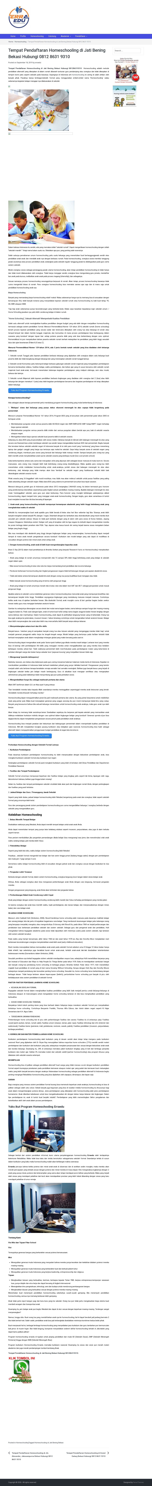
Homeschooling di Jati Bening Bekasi (49, 1443)
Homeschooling (37, 36)
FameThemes (138, 1482)
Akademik (65, 36)
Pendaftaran (80, 36)
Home (12, 36)
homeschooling (78, 75)
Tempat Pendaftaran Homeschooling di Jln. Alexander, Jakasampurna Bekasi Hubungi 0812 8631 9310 (32, 1456)
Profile (23, 36)
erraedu (38, 63)
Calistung (52, 36)
